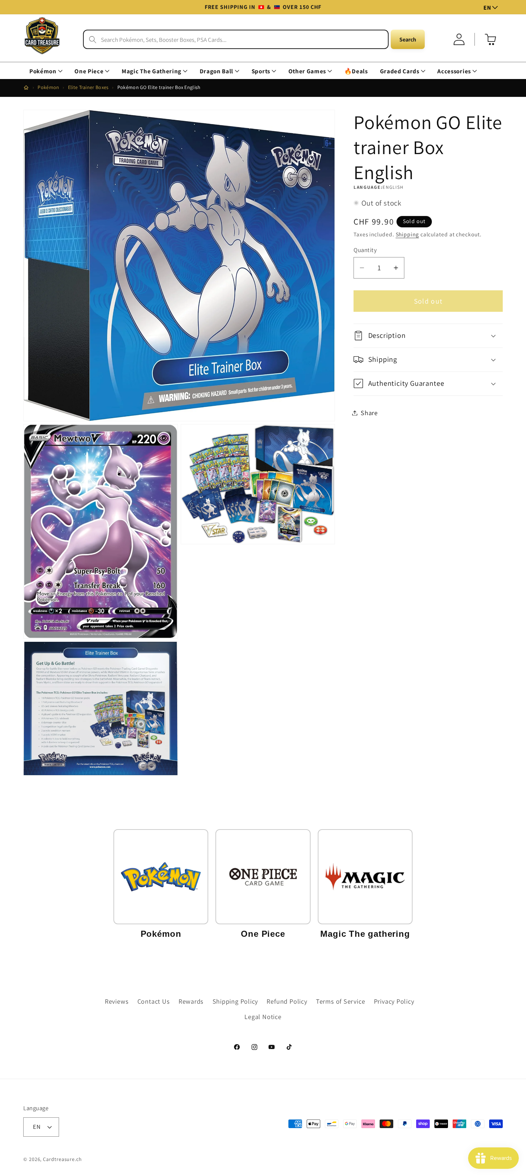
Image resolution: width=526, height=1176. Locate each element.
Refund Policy (287, 1001)
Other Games (307, 71)
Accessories (454, 71)
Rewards (191, 1001)
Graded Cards (399, 71)
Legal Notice (262, 1016)
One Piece (88, 71)
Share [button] (369, 412)
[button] (45, 71)
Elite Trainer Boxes (88, 87)
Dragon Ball (216, 71)
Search (407, 39)
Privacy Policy (394, 1001)
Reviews (116, 1001)
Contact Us (153, 1001)
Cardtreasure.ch (62, 1159)
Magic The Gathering (151, 71)
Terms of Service (340, 1001)
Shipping (407, 234)
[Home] (26, 87)
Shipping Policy (235, 1001)
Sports (261, 71)
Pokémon (43, 71)
